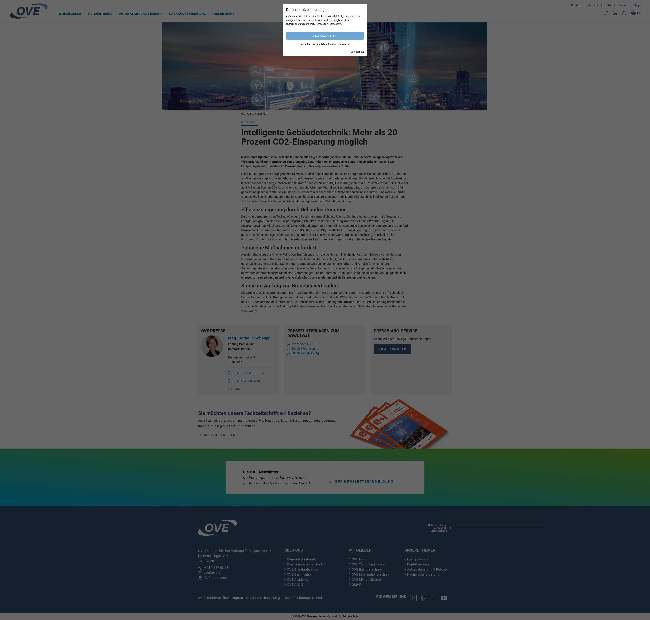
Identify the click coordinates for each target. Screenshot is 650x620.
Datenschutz (357, 51)
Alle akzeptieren (325, 35)
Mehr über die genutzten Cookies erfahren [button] (323, 44)
